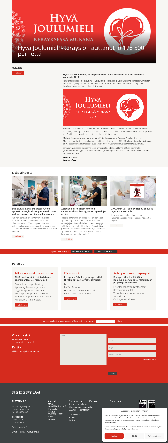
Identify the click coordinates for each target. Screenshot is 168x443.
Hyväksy (114, 436)
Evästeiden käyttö (19, 427)
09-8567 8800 (22, 339)
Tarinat (51, 417)
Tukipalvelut (74, 415)
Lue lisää (17, 236)
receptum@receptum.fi (23, 342)
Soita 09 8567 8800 (80, 251)
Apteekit (52, 401)
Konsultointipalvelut (78, 404)
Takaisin (18, 73)
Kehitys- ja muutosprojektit (55, 413)
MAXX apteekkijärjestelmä (57, 405)
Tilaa (119, 321)
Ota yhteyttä (115, 401)
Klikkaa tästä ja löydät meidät (25, 351)
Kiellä (134, 436)
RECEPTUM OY (19, 401)
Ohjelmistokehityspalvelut (81, 407)
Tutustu (20, 305)
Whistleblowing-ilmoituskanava (25, 431)
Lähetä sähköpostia (105, 251)
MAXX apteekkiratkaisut (79, 410)
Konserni (93, 401)
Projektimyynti (76, 401)
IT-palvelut (53, 409)
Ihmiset (51, 419)
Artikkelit (73, 417)
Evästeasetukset (154, 436)
